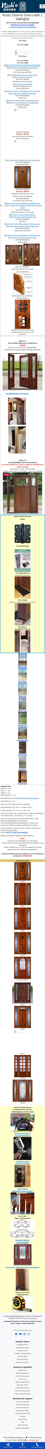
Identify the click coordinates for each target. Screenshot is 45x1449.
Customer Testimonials (22, 1413)
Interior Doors (22, 1370)
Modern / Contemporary (23, 1353)
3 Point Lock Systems (22, 1402)
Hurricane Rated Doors (22, 1391)
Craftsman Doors (22, 1351)
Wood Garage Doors (22, 1373)
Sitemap (22, 1416)
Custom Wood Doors (22, 1388)
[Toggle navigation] (42, 6)
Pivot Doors (22, 1379)
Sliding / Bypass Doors (22, 1382)
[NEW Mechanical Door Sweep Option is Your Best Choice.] (22, 614)
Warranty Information (22, 1428)
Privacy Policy (22, 1419)
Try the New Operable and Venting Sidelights (22, 27)
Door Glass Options (22, 1407)
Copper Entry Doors (22, 1362)
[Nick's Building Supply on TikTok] (29, 1334)
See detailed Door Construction (29, 798)
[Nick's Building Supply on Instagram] (24, 1334)
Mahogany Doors (22, 1345)
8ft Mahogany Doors (22, 1348)
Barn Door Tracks (22, 1385)
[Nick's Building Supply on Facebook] (16, 1334)
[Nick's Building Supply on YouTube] (20, 1334)
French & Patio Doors (22, 1376)
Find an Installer (22, 1425)
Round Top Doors (22, 1359)
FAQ (22, 1422)
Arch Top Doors (23, 1356)
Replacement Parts (22, 1410)
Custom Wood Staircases (22, 1394)
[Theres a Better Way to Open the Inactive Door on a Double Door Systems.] (22, 641)
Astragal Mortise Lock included (17, 394)
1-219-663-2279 (32, 1318)
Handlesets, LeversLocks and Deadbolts (22, 1163)
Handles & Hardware (22, 1405)
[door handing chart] (22, 1229)
